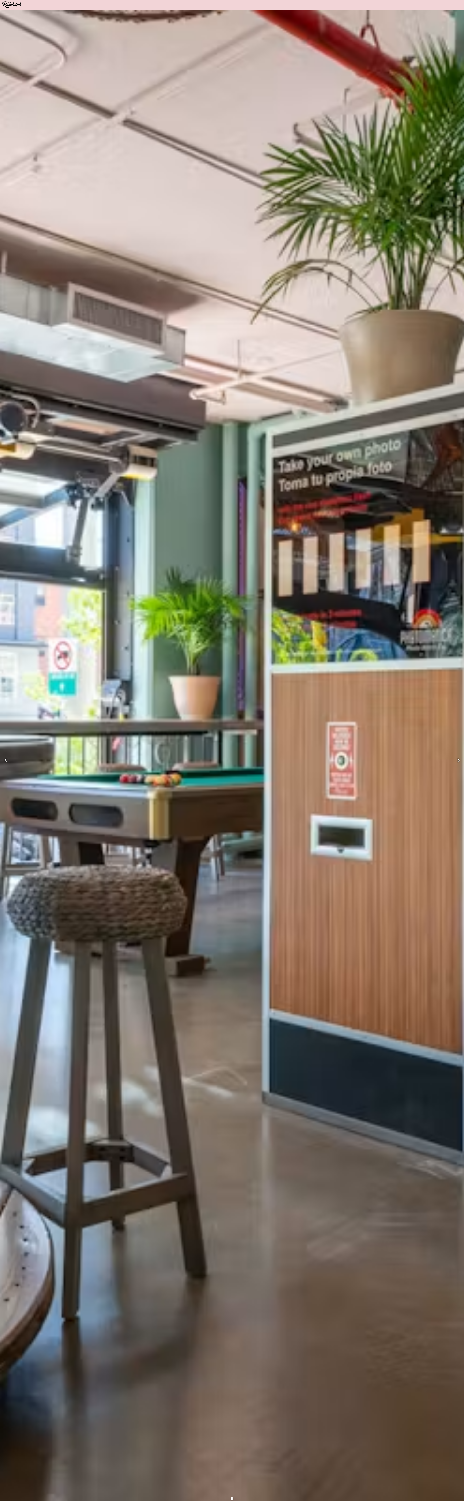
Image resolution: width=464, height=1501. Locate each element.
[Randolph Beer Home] (12, 4)
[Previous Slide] (5, 760)
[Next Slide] (458, 760)
